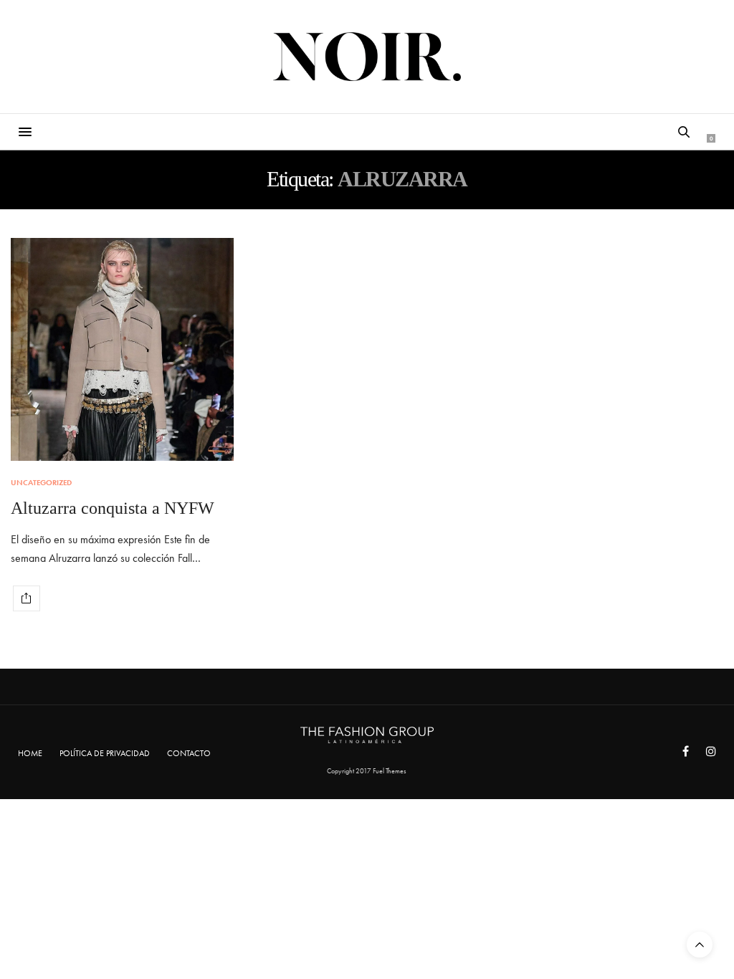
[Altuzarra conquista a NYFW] (122, 349)
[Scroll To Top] (699, 944)
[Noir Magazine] (367, 56)
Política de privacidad (104, 753)
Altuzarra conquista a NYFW (112, 508)
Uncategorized (41, 483)
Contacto (189, 753)
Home (30, 753)
